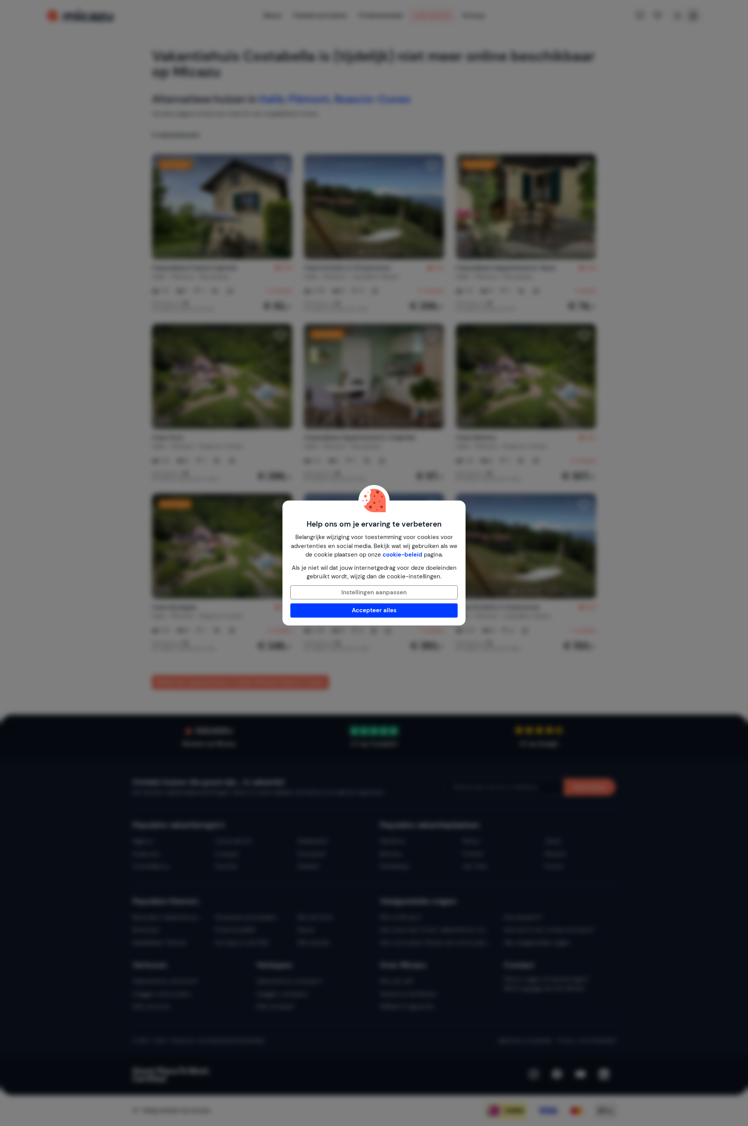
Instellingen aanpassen (374, 592)
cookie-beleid (402, 555)
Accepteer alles (374, 610)
